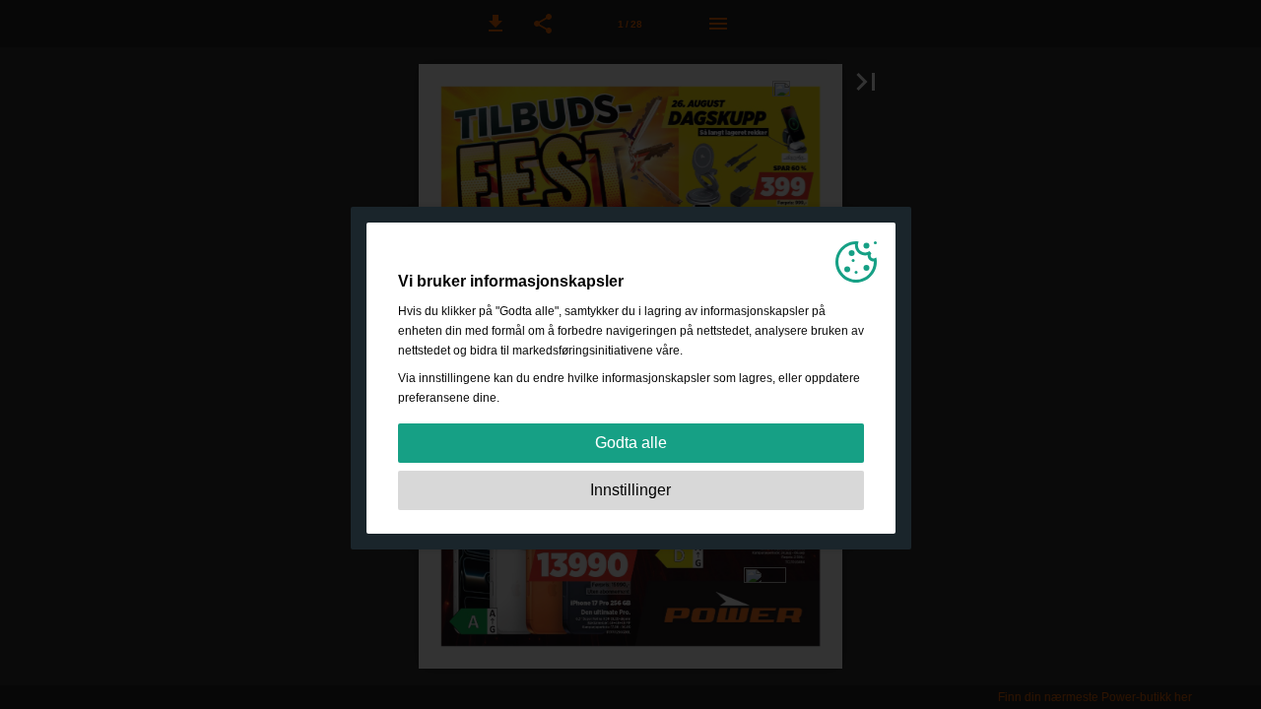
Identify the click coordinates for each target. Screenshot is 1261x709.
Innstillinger (630, 490)
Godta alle (631, 442)
